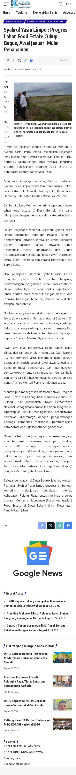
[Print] (31, 60)
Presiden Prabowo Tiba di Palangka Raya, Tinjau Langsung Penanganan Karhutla (25, 681)
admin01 (8, 69)
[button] (7, 4)
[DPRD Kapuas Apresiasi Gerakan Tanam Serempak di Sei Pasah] (62, 704)
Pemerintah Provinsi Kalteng (46, 21)
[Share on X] (19, 60)
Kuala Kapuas (14, 21)
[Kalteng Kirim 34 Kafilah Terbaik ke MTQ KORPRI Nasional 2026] (62, 724)
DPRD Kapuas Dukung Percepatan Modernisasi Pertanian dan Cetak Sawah (26, 658)
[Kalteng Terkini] (20, 4)
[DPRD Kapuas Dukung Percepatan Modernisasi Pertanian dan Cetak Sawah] (62, 657)
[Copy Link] (25, 60)
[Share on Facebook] (13, 60)
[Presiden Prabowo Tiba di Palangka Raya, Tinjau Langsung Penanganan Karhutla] (62, 681)
